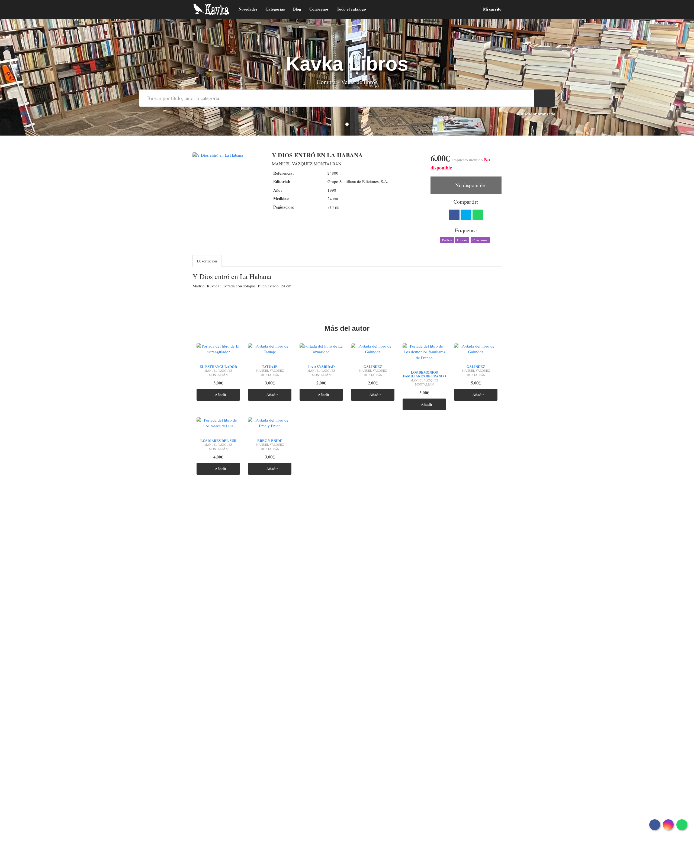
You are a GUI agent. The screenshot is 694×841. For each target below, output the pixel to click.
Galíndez (373, 366)
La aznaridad (321, 366)
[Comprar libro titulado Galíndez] (372, 350)
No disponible (469, 185)
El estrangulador (218, 366)
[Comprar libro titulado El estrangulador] (218, 350)
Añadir (220, 394)
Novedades (248, 9)
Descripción (207, 261)
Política (447, 240)
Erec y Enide (269, 440)
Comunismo (480, 240)
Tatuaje (270, 366)
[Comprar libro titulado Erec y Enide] (269, 424)
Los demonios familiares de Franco (424, 374)
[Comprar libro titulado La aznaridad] (321, 350)
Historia (462, 240)
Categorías (275, 9)
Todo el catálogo (351, 9)
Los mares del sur (218, 440)
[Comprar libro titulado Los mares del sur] (218, 424)
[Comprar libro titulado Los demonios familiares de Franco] (424, 353)
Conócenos (319, 9)
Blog (297, 9)
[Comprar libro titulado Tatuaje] (269, 350)
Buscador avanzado (537, 114)
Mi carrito (492, 9)
